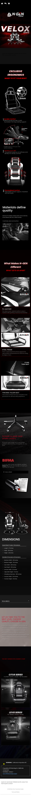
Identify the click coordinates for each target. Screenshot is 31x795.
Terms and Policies (15, 792)
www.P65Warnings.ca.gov (10, 773)
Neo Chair (13, 789)
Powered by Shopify (19, 789)
